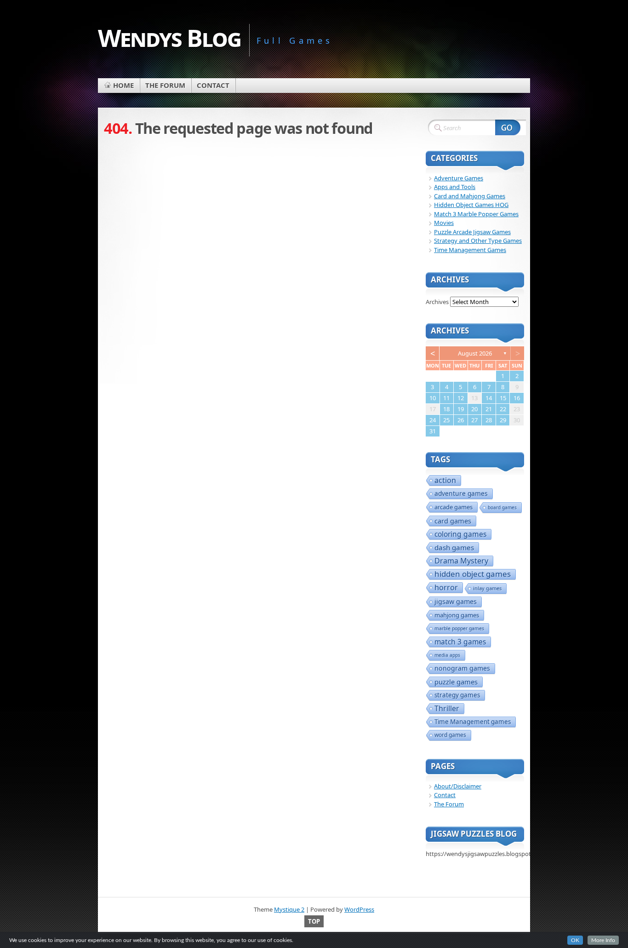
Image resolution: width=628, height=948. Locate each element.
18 (446, 409)
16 (517, 398)
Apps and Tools (454, 187)
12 (460, 398)
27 (474, 420)
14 (488, 398)
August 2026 (475, 353)
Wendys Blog (169, 37)
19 (460, 409)
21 (488, 409)
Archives (437, 302)
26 (460, 420)
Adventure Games (458, 178)
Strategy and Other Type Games (478, 240)
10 (432, 398)
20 (474, 409)
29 (503, 420)
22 (503, 409)
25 (446, 420)
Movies (444, 222)
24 (432, 420)
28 (488, 420)
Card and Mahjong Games (469, 196)
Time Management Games (470, 250)
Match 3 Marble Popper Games (476, 214)
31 (432, 431)
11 (446, 398)
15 (503, 398)
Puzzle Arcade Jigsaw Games (472, 232)
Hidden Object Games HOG (471, 205)
